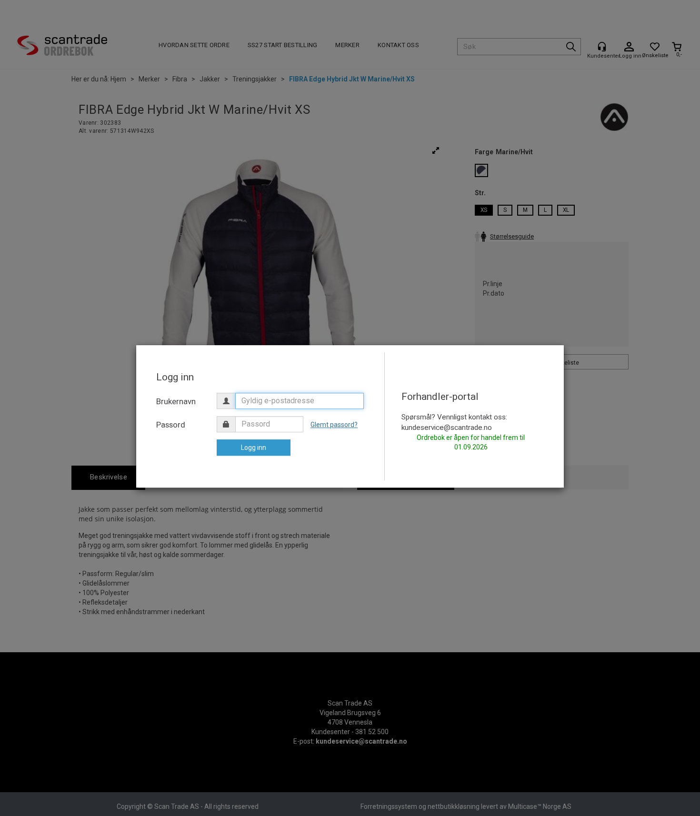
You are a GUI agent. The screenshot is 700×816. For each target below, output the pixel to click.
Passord (170, 424)
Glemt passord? (334, 424)
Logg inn (253, 447)
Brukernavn (176, 401)
